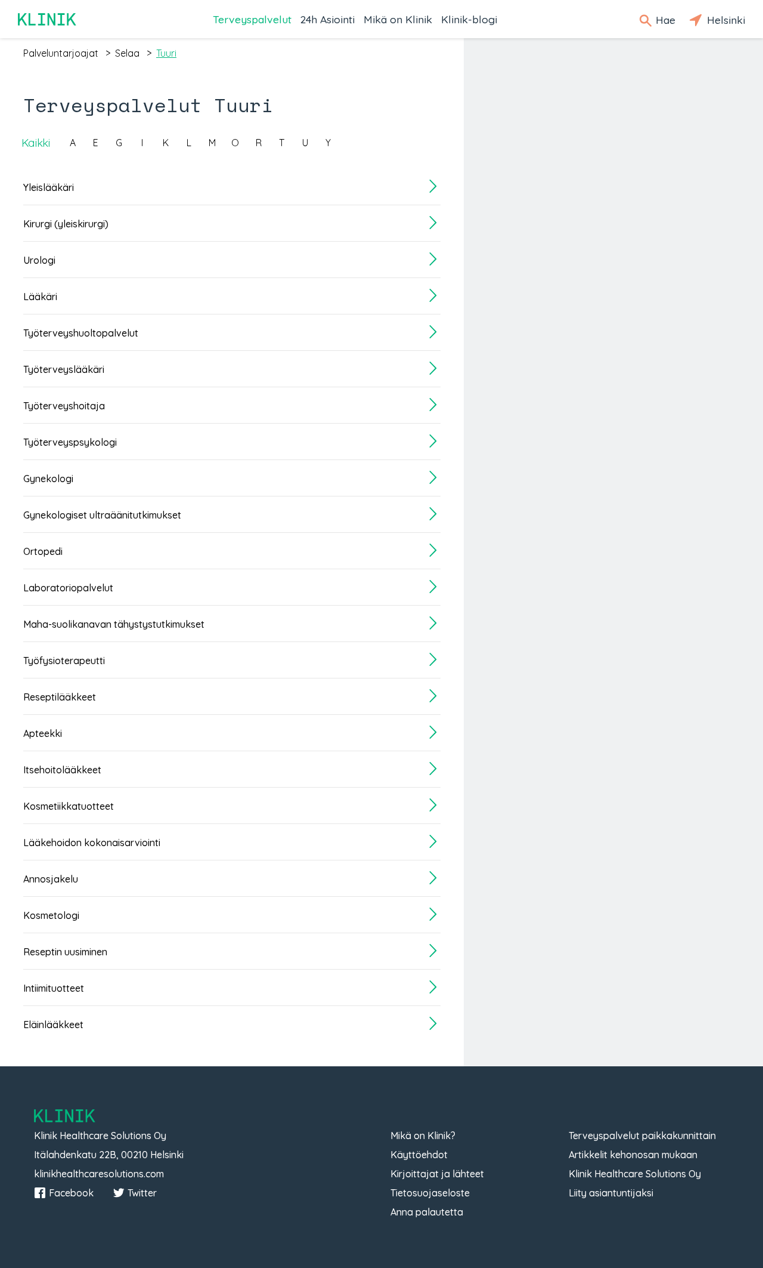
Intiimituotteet (53, 988)
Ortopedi (43, 551)
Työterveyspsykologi (70, 442)
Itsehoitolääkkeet (62, 770)
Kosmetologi (51, 915)
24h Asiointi (327, 19)
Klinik (47, 19)
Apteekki (42, 733)
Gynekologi (48, 479)
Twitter (142, 1193)
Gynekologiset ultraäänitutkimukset (102, 515)
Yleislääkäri (48, 187)
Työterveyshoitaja (64, 406)
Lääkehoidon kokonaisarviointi (91, 843)
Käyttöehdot (419, 1155)
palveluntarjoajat (60, 53)
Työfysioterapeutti (64, 661)
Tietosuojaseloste (430, 1193)
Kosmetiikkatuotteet (68, 806)
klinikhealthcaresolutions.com (99, 1174)
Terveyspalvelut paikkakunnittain (642, 1135)
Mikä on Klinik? (422, 1135)
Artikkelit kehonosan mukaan (633, 1155)
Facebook (71, 1193)
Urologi (39, 260)
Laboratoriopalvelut (68, 588)
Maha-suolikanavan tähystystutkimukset (113, 624)
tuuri (166, 53)
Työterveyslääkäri (63, 369)
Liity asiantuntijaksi (611, 1193)
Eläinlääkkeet (53, 1025)
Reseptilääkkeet (59, 697)
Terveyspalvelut (252, 19)
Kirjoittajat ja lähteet (437, 1174)
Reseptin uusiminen (65, 952)
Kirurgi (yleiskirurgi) (65, 224)
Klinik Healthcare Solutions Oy (635, 1174)
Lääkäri (40, 297)
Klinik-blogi (469, 19)
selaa (127, 53)
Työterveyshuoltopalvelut (80, 333)
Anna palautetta (426, 1212)
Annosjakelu (50, 879)
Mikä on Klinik (398, 19)
